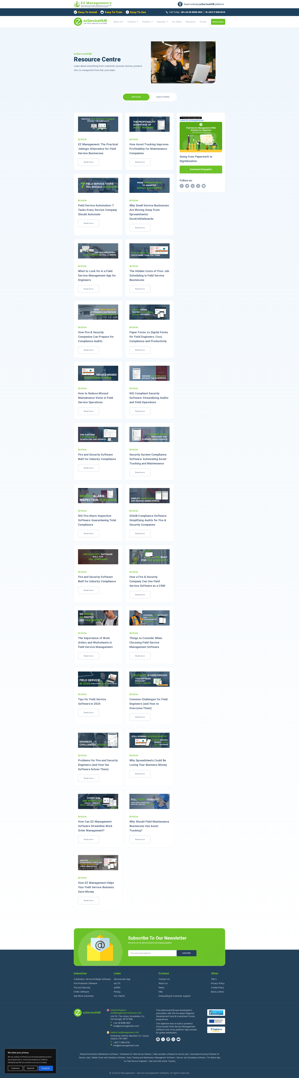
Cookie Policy (217, 987)
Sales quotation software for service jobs (171, 1054)
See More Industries (84, 996)
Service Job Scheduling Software (190, 1057)
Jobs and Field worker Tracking (162, 1061)
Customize (15, 1068)
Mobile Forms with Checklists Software (108, 1057)
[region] (30, 1061)
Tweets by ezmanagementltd (191, 120)
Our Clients (177, 22)
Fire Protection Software (85, 983)
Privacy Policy (217, 983)
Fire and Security (82, 987)
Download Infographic (201, 169)
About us (163, 983)
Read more (88, 162)
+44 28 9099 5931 (121, 1023)
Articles (136, 97)
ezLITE (117, 983)
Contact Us (164, 979)
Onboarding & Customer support (175, 996)
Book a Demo (218, 22)
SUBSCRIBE (186, 953)
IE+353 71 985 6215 (215, 12)
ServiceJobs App (122, 979)
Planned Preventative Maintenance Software (99, 1054)
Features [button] (146, 22)
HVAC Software (81, 992)
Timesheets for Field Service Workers (135, 1054)
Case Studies (162, 97)
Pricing (203, 22)
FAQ (161, 992)
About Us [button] (118, 22)
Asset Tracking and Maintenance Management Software (151, 1057)
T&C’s (214, 979)
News (161, 987)
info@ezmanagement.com (126, 1026)
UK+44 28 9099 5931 (191, 12)
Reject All (30, 1068)
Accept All (46, 1068)
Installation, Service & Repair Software (92, 979)
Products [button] (132, 22)
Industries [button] (161, 22)
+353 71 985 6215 (121, 1042)
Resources (191, 22)
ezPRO (117, 987)
